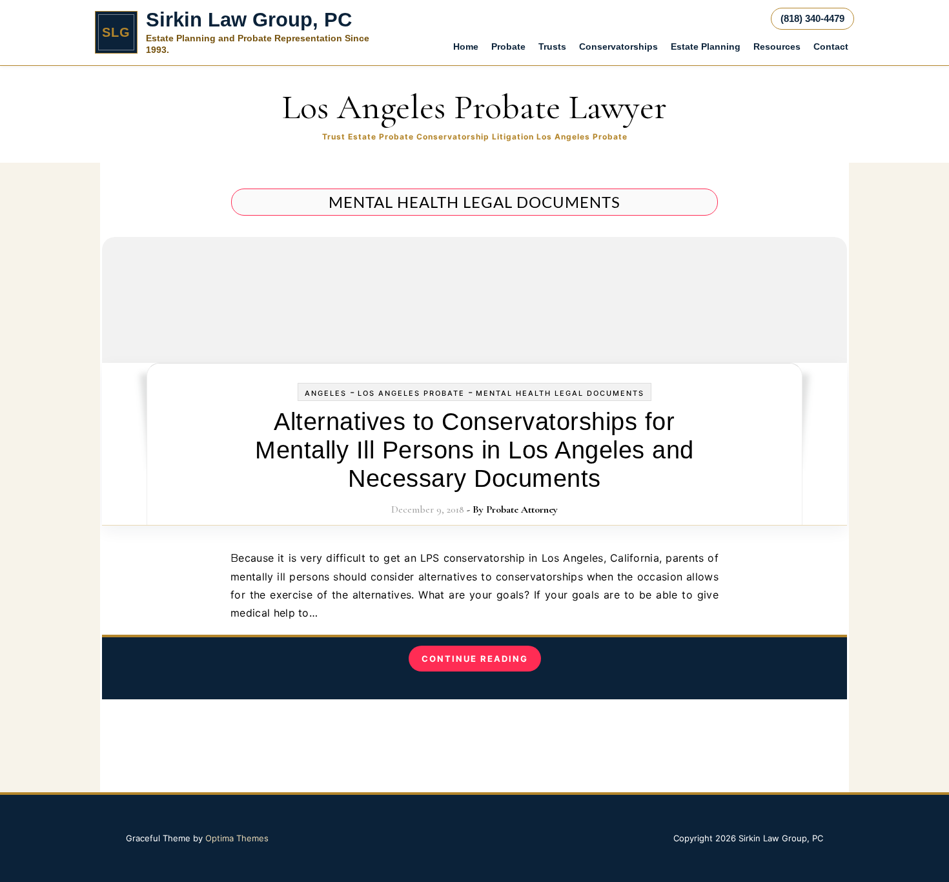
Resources (777, 46)
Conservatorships (618, 46)
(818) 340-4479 (812, 18)
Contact (830, 46)
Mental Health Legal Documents (560, 393)
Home (465, 46)
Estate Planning (705, 46)
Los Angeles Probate (411, 393)
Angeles (326, 393)
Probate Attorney (522, 509)
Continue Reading (475, 658)
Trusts (552, 46)
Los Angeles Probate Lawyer (474, 107)
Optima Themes (237, 838)
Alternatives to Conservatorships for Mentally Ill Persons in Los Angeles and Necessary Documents (474, 450)
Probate (508, 46)
